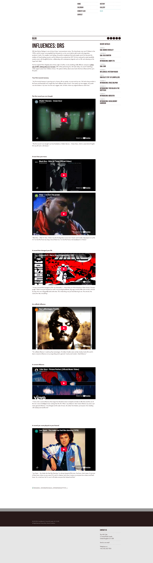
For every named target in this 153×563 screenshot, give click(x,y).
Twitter (111, 38)
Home (79, 4)
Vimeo (119, 38)
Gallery (102, 7)
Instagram (116, 38)
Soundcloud (114, 38)
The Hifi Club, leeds (41, 8)
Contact (80, 14)
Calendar (80, 7)
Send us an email (104, 542)
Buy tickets (107, 556)
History (102, 4)
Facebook (108, 38)
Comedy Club (81, 11)
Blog (101, 11)
